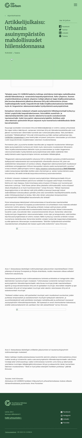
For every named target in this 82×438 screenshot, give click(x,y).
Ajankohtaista (14, 15)
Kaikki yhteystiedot (13, 418)
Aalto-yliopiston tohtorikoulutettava (55, 169)
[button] (75, 5)
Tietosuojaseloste (10, 432)
